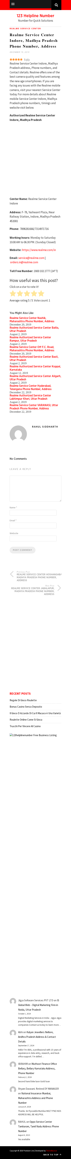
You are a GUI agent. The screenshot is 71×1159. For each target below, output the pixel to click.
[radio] (13, 293)
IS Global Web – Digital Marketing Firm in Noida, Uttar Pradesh (38, 1005)
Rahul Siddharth (45, 427)
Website (14, 533)
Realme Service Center (25, 28)
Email (13, 520)
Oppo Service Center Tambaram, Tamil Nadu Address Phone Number (38, 1126)
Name (13, 507)
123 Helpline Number (35, 16)
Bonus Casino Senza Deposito (26, 706)
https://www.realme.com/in (39, 250)
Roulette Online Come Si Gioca (26, 719)
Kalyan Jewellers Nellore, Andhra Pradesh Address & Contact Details (37, 1036)
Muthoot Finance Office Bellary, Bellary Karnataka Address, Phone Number (37, 1068)
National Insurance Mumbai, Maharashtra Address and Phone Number (35, 1098)
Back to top (51, 1154)
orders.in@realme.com (24, 262)
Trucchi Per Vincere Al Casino (25, 726)
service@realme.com (31, 258)
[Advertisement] (35, 161)
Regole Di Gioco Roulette (23, 700)
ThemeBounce (51, 1150)
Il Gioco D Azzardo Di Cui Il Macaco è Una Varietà (35, 713)
